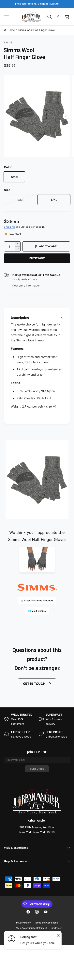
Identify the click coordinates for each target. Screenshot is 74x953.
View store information (26, 285)
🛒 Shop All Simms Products (37, 600)
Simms (8, 42)
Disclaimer (56, 928)
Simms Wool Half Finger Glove (36, 29)
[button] (6, 16)
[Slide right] (66, 116)
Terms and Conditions (46, 922)
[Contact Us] (58, 16)
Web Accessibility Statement (31, 928)
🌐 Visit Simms (37, 610)
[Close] (58, 935)
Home (11, 29)
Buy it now (37, 258)
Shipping (9, 226)
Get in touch (34, 684)
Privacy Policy (23, 922)
